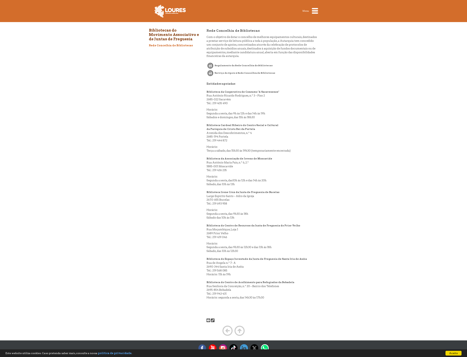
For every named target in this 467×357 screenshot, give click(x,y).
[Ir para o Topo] (239, 335)
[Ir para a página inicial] (170, 11)
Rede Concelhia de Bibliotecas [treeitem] (171, 45)
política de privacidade (115, 353)
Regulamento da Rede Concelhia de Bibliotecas (243, 65)
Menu (306, 10)
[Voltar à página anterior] (227, 335)
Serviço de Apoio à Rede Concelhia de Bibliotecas (244, 73)
